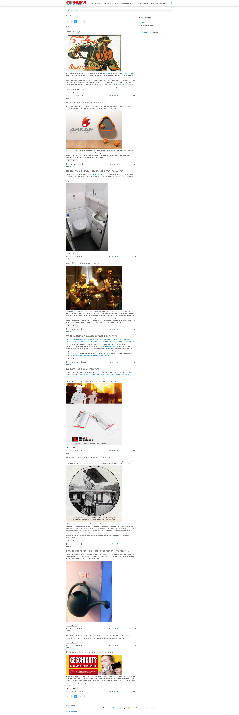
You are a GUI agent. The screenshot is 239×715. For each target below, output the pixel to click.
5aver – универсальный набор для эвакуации (93, 374)
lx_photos (96, 174)
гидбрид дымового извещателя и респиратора (106, 376)
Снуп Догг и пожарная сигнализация (86, 263)
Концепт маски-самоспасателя (82, 369)
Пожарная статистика (103, 3)
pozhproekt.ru (108, 73)
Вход (142, 23)
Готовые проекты (142, 3)
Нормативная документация (128, 3)
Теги (162, 32)
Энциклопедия (114, 3)
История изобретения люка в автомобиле (88, 457)
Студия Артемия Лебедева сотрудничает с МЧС (91, 336)
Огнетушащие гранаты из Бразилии (85, 102)
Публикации (144, 32)
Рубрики (165, 3)
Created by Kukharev (71, 708)
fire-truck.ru (123, 84)
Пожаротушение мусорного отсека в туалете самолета (95, 171)
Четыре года (73, 31)
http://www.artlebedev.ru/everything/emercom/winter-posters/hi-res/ (92, 355)
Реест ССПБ (152, 3)
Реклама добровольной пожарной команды (89, 652)
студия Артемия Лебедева (107, 346)
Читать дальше (71, 92)
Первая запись (128, 73)
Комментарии (154, 32)
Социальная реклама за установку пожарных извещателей (98, 635)
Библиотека (92, 3)
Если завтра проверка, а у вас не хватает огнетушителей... (97, 551)
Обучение (159, 3)
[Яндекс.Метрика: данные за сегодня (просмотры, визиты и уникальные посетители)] (71, 712)
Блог (69, 27)
